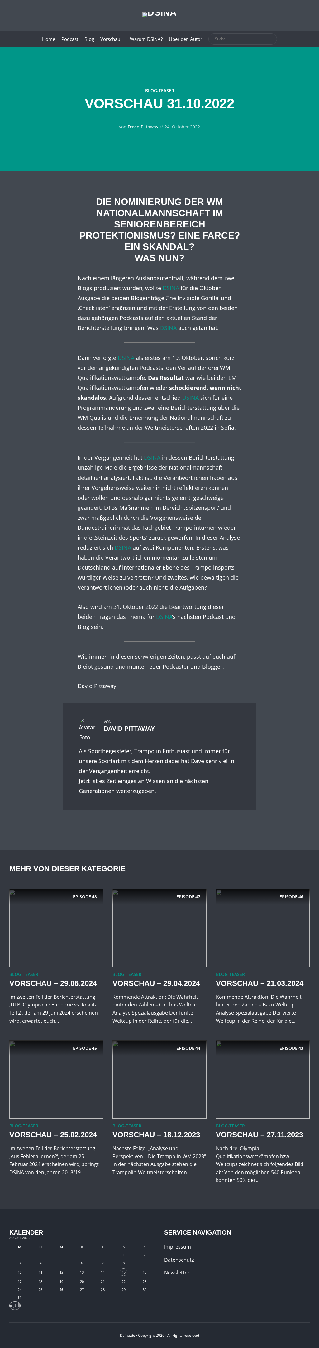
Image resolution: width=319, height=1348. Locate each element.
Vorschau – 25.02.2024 (53, 1135)
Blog (89, 39)
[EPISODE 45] (56, 1079)
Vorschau (110, 39)
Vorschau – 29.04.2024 (156, 983)
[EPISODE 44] (159, 1079)
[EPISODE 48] (56, 927)
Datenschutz (179, 1259)
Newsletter (177, 1272)
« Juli (15, 1305)
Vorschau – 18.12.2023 (156, 1135)
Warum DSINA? (146, 39)
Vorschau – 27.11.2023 (259, 1135)
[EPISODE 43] (263, 1079)
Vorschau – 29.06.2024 (53, 983)
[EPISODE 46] (263, 927)
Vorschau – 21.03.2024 (259, 983)
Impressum (177, 1246)
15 (124, 1272)
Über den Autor (185, 39)
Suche (271, 39)
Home (48, 39)
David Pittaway (143, 127)
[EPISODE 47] (159, 927)
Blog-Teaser (159, 90)
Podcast (69, 39)
